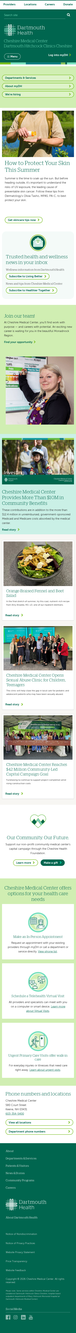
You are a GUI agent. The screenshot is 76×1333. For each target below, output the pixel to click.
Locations (30, 4)
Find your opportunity (18, 342)
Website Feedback (16, 1270)
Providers (9, 4)
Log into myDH (58, 55)
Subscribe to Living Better (25, 276)
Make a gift (51, 862)
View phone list (47, 951)
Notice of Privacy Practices (20, 1243)
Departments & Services (20, 78)
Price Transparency (16, 1261)
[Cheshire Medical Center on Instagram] (16, 1317)
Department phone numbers (27, 1131)
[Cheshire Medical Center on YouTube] (31, 1317)
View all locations (20, 1122)
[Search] (68, 15)
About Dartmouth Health (22, 1217)
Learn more (23, 862)
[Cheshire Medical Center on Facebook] (8, 1317)
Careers (50, 4)
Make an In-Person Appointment (38, 937)
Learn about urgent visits (45, 1070)
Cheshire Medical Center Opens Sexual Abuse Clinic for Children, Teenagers (36, 680)
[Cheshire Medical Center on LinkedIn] (24, 1317)
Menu (14, 56)
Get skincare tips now (22, 220)
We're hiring (13, 94)
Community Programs (20, 1180)
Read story (9, 529)
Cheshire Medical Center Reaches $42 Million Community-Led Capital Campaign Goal (36, 769)
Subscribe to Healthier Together (29, 290)
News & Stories (15, 1173)
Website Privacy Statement (20, 1252)
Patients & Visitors (17, 1166)
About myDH (13, 86)
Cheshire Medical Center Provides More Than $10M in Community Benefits (33, 498)
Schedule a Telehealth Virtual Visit (38, 996)
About (10, 1151)
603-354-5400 (15, 1113)
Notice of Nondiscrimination (21, 1234)
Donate (68, 4)
